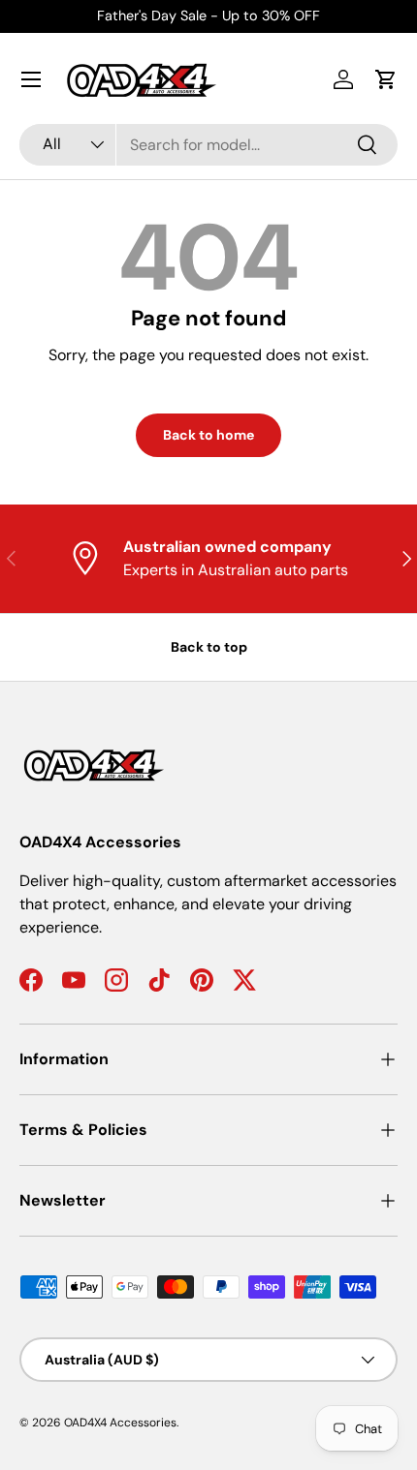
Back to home (208, 435)
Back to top (209, 647)
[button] (386, 79)
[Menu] (31, 79)
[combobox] (208, 145)
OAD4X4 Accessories (120, 1422)
